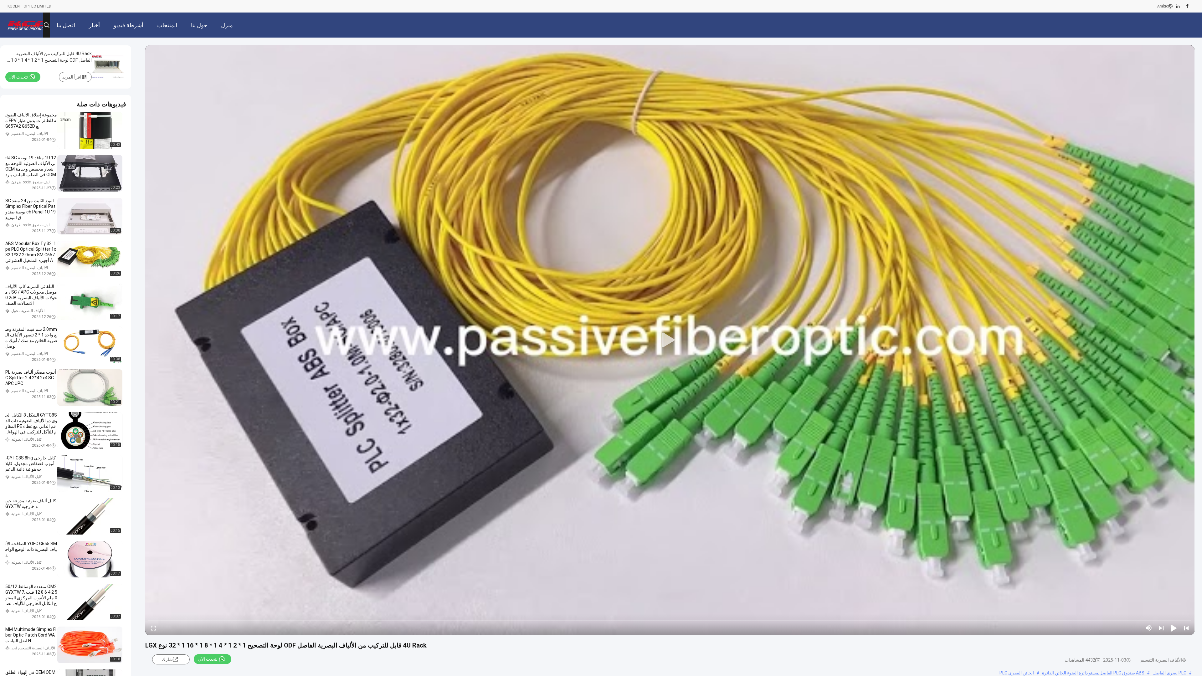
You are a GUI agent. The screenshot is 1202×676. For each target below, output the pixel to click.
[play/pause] (1174, 627)
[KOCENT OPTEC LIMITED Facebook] (1187, 6)
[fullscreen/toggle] (153, 627)
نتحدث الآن (208, 659)
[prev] (1186, 627)
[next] (1161, 627)
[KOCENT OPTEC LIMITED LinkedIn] (1177, 6)
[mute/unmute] (1149, 627)
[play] (670, 340)
